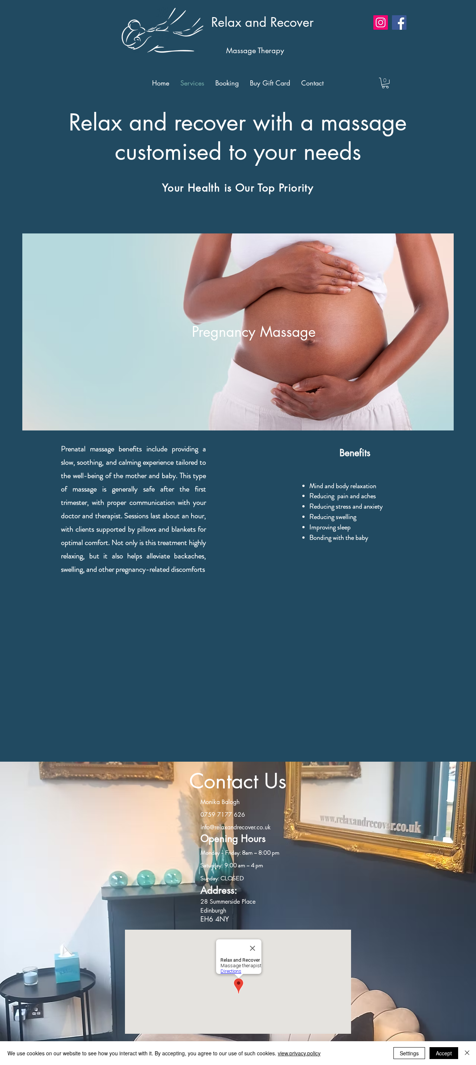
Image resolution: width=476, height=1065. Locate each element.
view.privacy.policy (299, 1053)
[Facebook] (399, 22)
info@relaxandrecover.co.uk (235, 827)
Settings (409, 1053)
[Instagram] (380, 22)
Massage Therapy (244, 50)
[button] (385, 83)
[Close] (467, 1053)
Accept (444, 1053)
